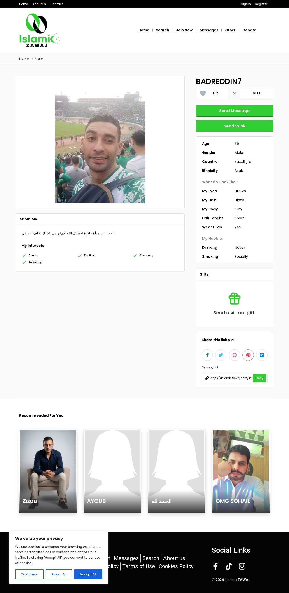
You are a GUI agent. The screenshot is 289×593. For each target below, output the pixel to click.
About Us (39, 4)
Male (39, 59)
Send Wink (234, 126)
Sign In (246, 4)
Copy (259, 378)
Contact (56, 4)
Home (23, 4)
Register (261, 4)
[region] (58, 557)
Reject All (59, 574)
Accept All (88, 574)
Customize (29, 574)
